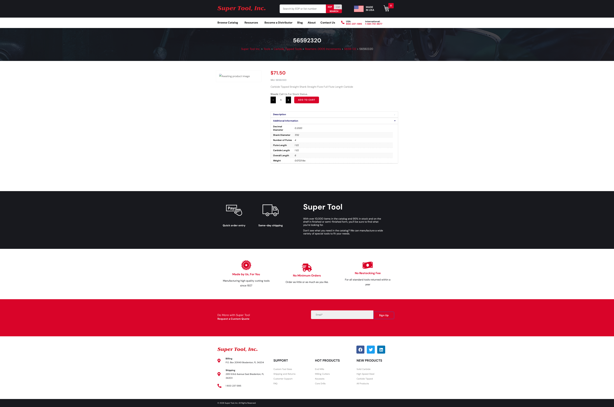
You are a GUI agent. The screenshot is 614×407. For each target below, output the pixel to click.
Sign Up (384, 315)
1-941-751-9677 (373, 23)
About (312, 22)
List (338, 6)
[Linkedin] (381, 350)
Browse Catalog (227, 22)
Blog (300, 22)
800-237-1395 (354, 23)
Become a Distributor (278, 22)
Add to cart (306, 99)
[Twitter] (371, 350)
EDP (330, 6)
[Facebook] (360, 350)
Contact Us (327, 22)
